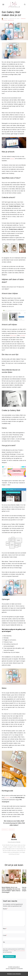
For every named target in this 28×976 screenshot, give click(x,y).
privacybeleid (11, 950)
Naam (5, 928)
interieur (5, 829)
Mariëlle (6, 18)
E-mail (5, 935)
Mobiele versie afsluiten (14, 974)
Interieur (23, 18)
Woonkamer (11, 20)
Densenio (7, 797)
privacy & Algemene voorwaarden (14, 968)
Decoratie (4, 20)
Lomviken (22, 335)
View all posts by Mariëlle (14, 842)
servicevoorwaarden (20, 950)
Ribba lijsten (13, 335)
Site (4, 942)
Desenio (12, 158)
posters (12, 829)
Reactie (5, 908)
